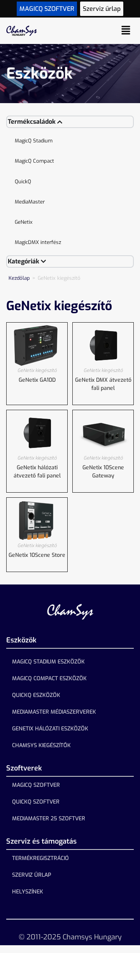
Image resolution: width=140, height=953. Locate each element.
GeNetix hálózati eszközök (50, 728)
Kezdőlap (19, 278)
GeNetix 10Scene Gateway (103, 471)
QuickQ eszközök (36, 695)
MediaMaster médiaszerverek (54, 712)
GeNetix (24, 222)
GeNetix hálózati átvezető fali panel (37, 471)
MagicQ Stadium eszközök (48, 661)
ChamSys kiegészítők (41, 745)
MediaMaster (30, 201)
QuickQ (23, 181)
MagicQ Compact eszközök (49, 678)
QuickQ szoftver (36, 802)
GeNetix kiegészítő (37, 370)
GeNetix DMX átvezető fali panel (103, 384)
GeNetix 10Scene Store (37, 555)
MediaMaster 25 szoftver (48, 818)
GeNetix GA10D (37, 380)
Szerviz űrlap (31, 875)
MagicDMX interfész (38, 242)
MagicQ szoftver (36, 785)
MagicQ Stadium (33, 140)
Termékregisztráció (40, 858)
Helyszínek (27, 891)
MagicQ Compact (34, 161)
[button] (126, 30)
